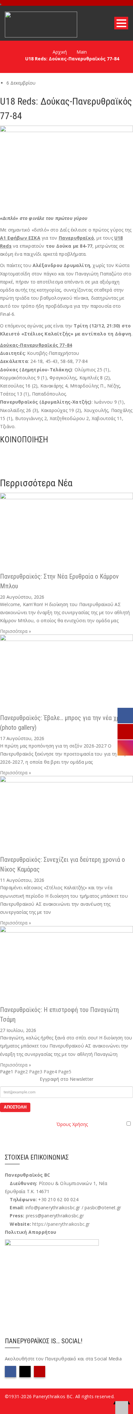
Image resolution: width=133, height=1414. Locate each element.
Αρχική (60, 52)
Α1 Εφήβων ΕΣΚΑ (20, 238)
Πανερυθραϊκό (76, 238)
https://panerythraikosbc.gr (61, 1224)
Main (82, 52)
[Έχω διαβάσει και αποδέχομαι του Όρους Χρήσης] (66, 1123)
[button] (66, 452)
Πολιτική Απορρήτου (30, 1232)
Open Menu (121, 23)
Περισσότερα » (15, 631)
